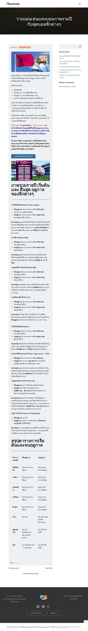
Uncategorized (24, 47)
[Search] (80, 46)
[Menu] (80, 4)
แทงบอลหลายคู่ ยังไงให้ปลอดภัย (69, 67)
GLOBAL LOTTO (75, 627)
